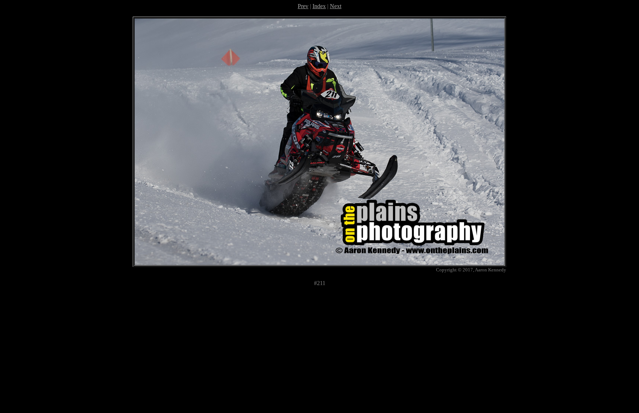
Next (335, 6)
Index (319, 6)
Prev (303, 6)
